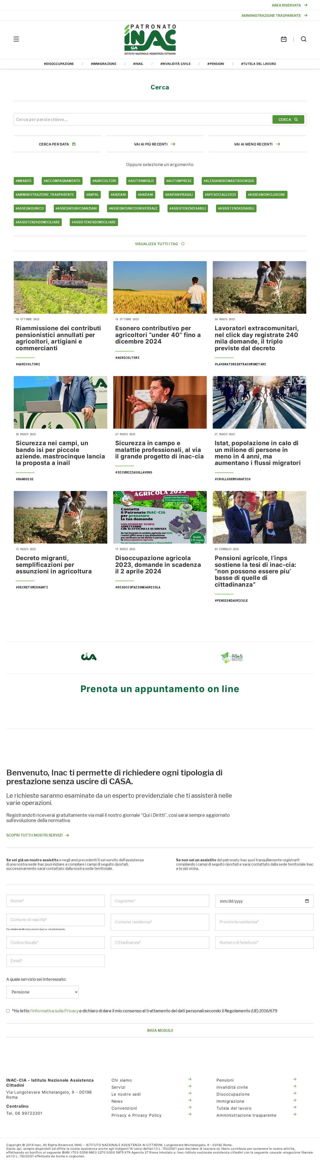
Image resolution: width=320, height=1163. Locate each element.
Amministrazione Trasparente (271, 15)
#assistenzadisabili (188, 208)
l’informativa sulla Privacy (54, 1011)
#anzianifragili (179, 195)
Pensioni (225, 1080)
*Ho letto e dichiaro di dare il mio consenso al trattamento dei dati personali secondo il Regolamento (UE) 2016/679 (144, 1011)
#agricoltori (104, 181)
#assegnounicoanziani (76, 208)
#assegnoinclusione (266, 195)
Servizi (119, 1087)
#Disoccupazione (59, 64)
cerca (284, 119)
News (117, 1101)
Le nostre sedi (126, 1094)
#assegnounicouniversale (133, 208)
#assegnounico (30, 208)
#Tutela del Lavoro (258, 64)
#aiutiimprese (179, 181)
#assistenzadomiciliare (38, 222)
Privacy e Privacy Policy (137, 1115)
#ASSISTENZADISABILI (236, 208)
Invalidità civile (232, 1087)
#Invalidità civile (175, 64)
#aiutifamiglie (141, 181)
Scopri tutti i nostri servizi (34, 835)
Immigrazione (230, 1101)
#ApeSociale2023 (220, 195)
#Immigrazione (103, 64)
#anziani (118, 195)
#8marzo (24, 181)
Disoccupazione (233, 1094)
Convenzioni (124, 1108)
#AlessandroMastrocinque (229, 181)
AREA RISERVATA (286, 5)
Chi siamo (122, 1080)
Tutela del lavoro (234, 1108)
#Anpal (92, 195)
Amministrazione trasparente (246, 1115)
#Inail (138, 64)
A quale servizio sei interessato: (36, 979)
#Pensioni (216, 64)
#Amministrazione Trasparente (45, 195)
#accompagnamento (62, 181)
